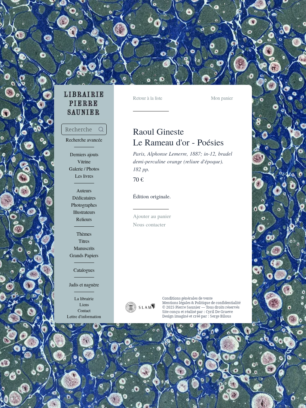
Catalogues (84, 270)
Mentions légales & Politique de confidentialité (201, 302)
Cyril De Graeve (219, 311)
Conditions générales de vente (187, 298)
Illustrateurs (84, 212)
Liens (84, 304)
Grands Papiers (84, 255)
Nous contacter (149, 224)
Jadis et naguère (84, 284)
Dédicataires (84, 197)
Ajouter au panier (152, 216)
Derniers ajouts (84, 154)
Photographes (84, 205)
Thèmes (83, 233)
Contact (84, 310)
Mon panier (222, 98)
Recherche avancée (84, 139)
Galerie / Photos (84, 168)
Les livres (84, 176)
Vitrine (84, 161)
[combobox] (84, 129)
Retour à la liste (147, 98)
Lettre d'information (84, 316)
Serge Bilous (220, 316)
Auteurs (83, 190)
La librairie (84, 298)
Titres (84, 241)
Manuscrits (84, 248)
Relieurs (84, 219)
